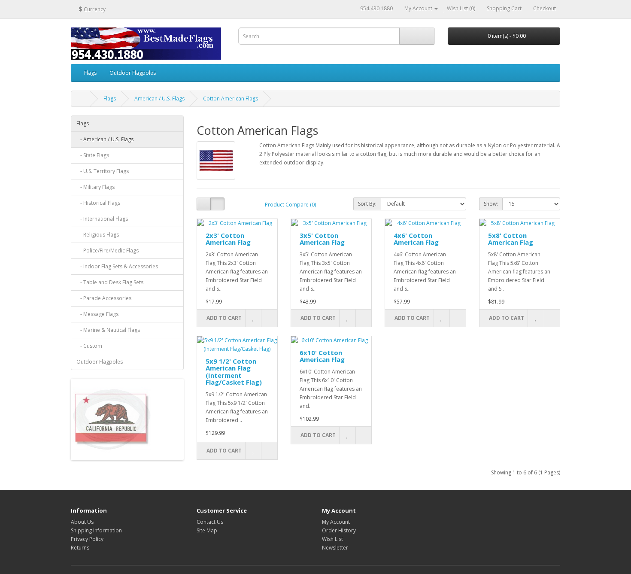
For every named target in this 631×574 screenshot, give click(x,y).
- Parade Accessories (103, 298)
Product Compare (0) (290, 204)
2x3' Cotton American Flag (228, 239)
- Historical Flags (98, 203)
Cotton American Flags (230, 98)
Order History (339, 530)
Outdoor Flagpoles (132, 72)
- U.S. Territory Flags (102, 171)
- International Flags (102, 218)
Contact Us (210, 521)
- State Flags (92, 155)
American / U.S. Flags (159, 98)
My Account (336, 521)
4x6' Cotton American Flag (416, 239)
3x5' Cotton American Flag (322, 239)
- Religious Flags (97, 234)
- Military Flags (95, 187)
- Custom (89, 345)
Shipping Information (96, 530)
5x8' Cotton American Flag (510, 239)
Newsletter (335, 547)
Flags (90, 72)
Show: (491, 203)
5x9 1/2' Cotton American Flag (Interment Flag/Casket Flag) (234, 372)
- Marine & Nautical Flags (108, 330)
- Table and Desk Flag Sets (109, 282)
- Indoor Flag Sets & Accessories (117, 266)
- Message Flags (97, 314)
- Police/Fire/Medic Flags (107, 250)
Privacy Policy (87, 539)
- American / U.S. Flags (104, 139)
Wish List (332, 539)
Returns (80, 547)
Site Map (207, 530)
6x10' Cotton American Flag (322, 356)
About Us (82, 521)
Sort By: (367, 203)
